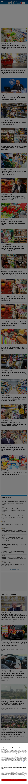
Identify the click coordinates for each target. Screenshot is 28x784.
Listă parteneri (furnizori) (5, 777)
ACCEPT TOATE (14, 779)
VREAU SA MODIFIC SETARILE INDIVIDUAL (14, 782)
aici (23, 761)
